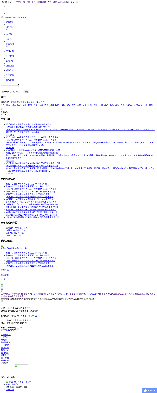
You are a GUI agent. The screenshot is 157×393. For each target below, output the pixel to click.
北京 (112, 105)
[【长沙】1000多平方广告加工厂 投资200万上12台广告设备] (32, 137)
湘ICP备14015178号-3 (10, 330)
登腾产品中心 (12, 384)
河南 (36, 105)
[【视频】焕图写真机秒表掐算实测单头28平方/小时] (29, 124)
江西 (67, 2)
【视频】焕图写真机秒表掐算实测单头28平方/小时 (28, 127)
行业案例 (10, 148)
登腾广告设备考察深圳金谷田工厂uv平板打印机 (26, 184)
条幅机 (92, 294)
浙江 (34, 2)
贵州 (39, 2)
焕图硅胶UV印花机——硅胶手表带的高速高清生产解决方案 (32, 153)
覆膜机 (104, 294)
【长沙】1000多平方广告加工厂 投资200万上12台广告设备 (31, 140)
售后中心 (5, 350)
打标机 (66, 294)
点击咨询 (10, 390)
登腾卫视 (139, 294)
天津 (95, 105)
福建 (68, 105)
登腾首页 (15, 102)
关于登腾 (5, 358)
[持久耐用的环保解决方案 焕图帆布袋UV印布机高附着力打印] (33, 163)
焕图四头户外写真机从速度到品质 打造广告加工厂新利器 (30, 199)
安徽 (79, 105)
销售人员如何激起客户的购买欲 (14, 248)
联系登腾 (5, 360)
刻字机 (98, 294)
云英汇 (146, 294)
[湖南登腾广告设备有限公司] (13, 17)
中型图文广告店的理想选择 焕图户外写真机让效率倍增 (29, 197)
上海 (117, 105)
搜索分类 (25, 102)
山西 (25, 105)
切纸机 (85, 294)
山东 (23, 2)
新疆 (74, 105)
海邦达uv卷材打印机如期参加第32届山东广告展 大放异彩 (30, 191)
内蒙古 (61, 2)
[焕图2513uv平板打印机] (16, 228)
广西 (49, 2)
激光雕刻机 (51, 294)
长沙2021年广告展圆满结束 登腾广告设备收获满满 (28, 186)
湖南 (55, 2)
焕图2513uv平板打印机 (16, 230)
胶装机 (79, 294)
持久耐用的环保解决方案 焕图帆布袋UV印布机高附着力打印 (32, 166)
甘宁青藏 (149, 105)
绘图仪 (73, 294)
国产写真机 (6, 294)
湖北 (63, 105)
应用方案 (120, 294)
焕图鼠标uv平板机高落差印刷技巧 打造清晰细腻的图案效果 (31, 212)
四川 (90, 105)
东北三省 (138, 105)
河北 (30, 105)
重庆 (106, 105)
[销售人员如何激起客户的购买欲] (2, 246)
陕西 (52, 105)
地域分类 (35, 102)
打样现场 (10, 135)
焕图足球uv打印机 (14, 235)
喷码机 (60, 294)
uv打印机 (5, 337)
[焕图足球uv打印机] (15, 233)
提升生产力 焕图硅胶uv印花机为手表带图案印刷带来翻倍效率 (32, 217)
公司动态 (5, 353)
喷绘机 (26, 294)
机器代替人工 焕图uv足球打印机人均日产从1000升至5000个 (31, 215)
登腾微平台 (19, 296)
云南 (28, 2)
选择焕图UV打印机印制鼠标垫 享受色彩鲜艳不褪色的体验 (31, 202)
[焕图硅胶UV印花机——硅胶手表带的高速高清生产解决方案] (33, 150)
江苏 (44, 2)
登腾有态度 (129, 294)
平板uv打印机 (17, 294)
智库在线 (10, 161)
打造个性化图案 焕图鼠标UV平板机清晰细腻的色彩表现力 (31, 210)
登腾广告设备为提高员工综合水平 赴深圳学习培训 (28, 194)
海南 (123, 105)
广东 (18, 2)
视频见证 (5, 355)
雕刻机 (33, 294)
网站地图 (74, 2)
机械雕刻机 (41, 294)
